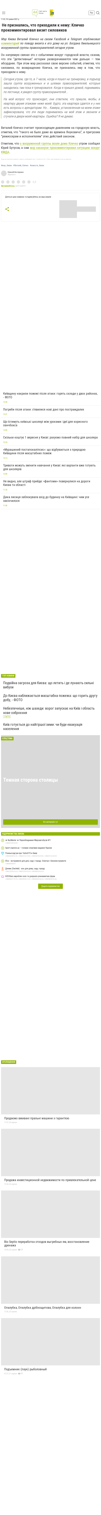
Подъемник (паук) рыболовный (25, 1369)
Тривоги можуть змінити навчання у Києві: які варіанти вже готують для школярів (49, 467)
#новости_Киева (37, 165)
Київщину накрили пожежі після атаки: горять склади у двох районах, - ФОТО (50, 395)
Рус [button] (91, 13)
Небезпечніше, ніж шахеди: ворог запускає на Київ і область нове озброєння (49, 710)
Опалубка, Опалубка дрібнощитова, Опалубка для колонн (42, 1307)
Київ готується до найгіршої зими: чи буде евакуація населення (42, 726)
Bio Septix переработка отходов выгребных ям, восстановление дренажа (46, 1243)
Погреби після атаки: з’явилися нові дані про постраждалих (43, 409)
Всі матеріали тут (50, 822)
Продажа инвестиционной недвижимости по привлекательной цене (50, 1180)
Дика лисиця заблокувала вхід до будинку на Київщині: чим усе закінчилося (46, 499)
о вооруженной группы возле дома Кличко (49, 143)
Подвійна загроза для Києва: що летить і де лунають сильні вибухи (48, 685)
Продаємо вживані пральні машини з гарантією (36, 1118)
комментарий (10, 43)
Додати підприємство (50, 886)
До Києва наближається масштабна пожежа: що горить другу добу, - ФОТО (50, 697)
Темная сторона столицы (30, 780)
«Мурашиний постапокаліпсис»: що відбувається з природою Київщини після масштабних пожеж (44, 451)
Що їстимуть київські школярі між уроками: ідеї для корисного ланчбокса (45, 423)
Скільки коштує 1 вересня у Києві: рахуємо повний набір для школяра (50, 437)
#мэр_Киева (6, 165)
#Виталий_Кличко (20, 165)
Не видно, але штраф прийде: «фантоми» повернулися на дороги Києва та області (46, 483)
